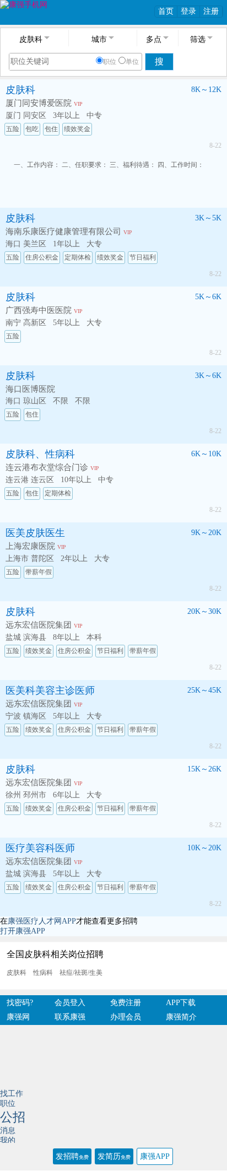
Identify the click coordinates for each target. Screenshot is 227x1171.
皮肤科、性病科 (40, 454)
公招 (12, 1117)
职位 (109, 62)
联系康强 (70, 1017)
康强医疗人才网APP (42, 921)
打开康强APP (22, 931)
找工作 (11, 1093)
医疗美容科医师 (40, 848)
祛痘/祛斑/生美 (81, 972)
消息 (7, 1130)
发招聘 (72, 1156)
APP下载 (181, 1003)
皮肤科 (20, 89)
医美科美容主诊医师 (50, 690)
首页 (166, 11)
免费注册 (125, 1003)
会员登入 (70, 1003)
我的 (7, 1140)
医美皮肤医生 (35, 532)
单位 (132, 62)
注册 (211, 11)
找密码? (20, 1003)
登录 (188, 11)
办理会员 (125, 1017)
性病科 (43, 972)
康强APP (155, 1156)
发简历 (114, 1156)
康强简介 (181, 1017)
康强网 (18, 1017)
